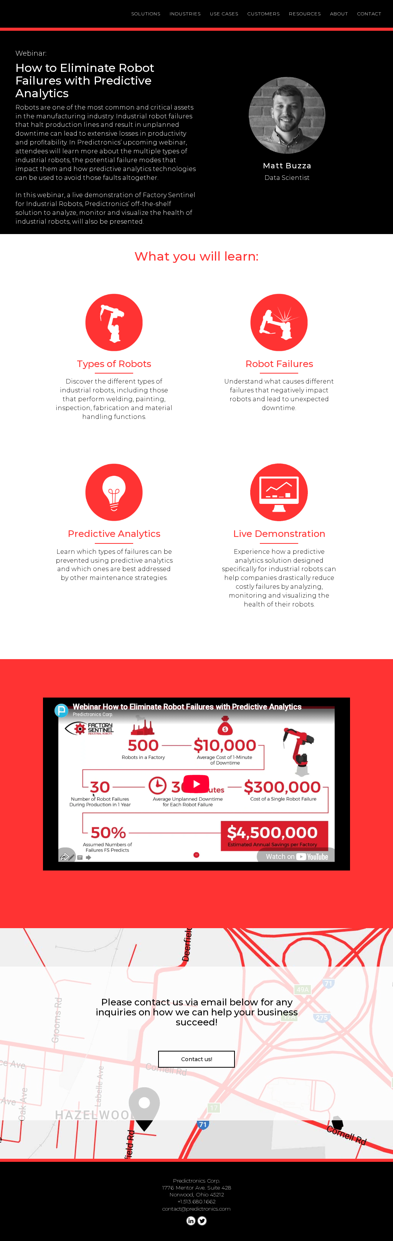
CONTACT (369, 14)
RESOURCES (305, 14)
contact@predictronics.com (196, 1208)
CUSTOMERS (264, 14)
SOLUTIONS (145, 14)
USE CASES (224, 14)
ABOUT (339, 14)
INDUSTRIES (185, 14)
